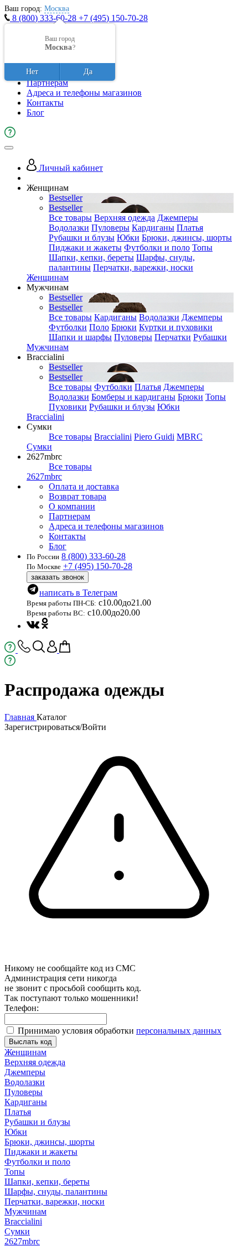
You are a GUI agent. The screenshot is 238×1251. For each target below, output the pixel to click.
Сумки (39, 446)
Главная (20, 717)
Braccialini (45, 416)
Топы (202, 247)
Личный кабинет (70, 168)
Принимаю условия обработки (119, 1030)
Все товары (70, 217)
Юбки (128, 237)
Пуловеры (110, 227)
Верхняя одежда (124, 217)
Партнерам (47, 82)
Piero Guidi (154, 436)
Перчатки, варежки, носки (143, 267)
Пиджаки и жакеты (85, 247)
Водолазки (69, 227)
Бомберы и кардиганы (133, 397)
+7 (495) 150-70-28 (113, 18)
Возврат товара (77, 496)
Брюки (124, 327)
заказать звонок (57, 577)
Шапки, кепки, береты (91, 257)
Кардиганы (153, 227)
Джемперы (177, 217)
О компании (72, 506)
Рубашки (210, 337)
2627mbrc (44, 476)
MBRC (190, 436)
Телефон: (21, 1008)
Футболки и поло (157, 247)
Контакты (45, 102)
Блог (35, 112)
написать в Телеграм (78, 592)
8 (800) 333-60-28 (44, 18)
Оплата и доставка (84, 486)
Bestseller (65, 197)
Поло (99, 327)
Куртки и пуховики (176, 327)
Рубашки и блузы (82, 237)
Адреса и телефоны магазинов (84, 92)
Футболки (68, 327)
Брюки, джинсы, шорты (187, 237)
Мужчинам (48, 347)
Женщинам (48, 277)
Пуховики (68, 406)
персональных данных (178, 1030)
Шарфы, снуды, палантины (55, 1191)
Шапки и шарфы (80, 337)
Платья (190, 227)
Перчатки (172, 337)
